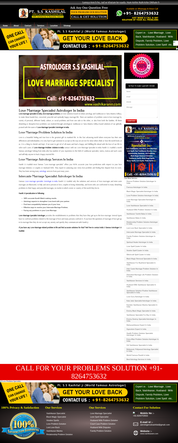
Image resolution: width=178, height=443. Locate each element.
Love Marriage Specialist (101, 413)
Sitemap (67, 25)
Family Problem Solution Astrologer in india (141, 237)
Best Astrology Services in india (139, 359)
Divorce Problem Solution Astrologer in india (141, 182)
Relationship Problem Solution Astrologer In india (142, 223)
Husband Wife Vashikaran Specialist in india (141, 286)
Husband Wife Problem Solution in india (142, 210)
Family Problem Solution (100, 431)
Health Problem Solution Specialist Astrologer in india (140, 334)
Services (40, 26)
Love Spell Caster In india (136, 246)
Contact (28, 25)
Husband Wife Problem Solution (104, 420)
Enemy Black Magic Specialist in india (141, 311)
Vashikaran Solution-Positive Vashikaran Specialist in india (142, 291)
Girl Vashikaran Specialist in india (139, 345)
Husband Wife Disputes (100, 427)
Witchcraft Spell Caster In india (138, 255)
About (16, 25)
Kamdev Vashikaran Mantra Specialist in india (142, 306)
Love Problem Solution (56, 424)
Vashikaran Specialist (55, 413)
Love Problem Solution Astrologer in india (142, 195)
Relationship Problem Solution (59, 434)
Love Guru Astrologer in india (138, 297)
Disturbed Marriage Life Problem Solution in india (142, 275)
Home (5, 25)
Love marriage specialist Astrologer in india (41, 181)
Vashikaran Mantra (54, 431)
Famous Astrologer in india (137, 187)
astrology (42, 171)
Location (54, 25)
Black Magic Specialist (56, 417)
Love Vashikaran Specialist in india (140, 206)
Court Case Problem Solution (102, 424)
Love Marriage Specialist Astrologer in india (51, 110)
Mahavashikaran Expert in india (139, 325)
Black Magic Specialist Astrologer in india (142, 191)
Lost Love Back (53, 427)
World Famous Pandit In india (138, 355)
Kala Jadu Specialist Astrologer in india (141, 301)
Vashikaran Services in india (137, 281)
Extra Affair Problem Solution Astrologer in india (143, 340)
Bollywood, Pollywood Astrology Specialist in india (142, 350)
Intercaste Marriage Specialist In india (141, 232)
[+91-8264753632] (174, 42)
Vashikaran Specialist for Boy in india (141, 315)
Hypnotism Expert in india (136, 329)
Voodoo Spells (52, 420)
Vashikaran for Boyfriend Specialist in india (141, 264)
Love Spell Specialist (99, 417)
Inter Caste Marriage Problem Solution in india (142, 270)
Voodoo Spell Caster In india (137, 250)
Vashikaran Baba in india (136, 218)
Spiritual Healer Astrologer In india (140, 242)
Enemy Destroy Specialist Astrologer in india (141, 320)
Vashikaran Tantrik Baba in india (139, 214)
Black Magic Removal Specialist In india (142, 259)
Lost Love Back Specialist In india (139, 228)
